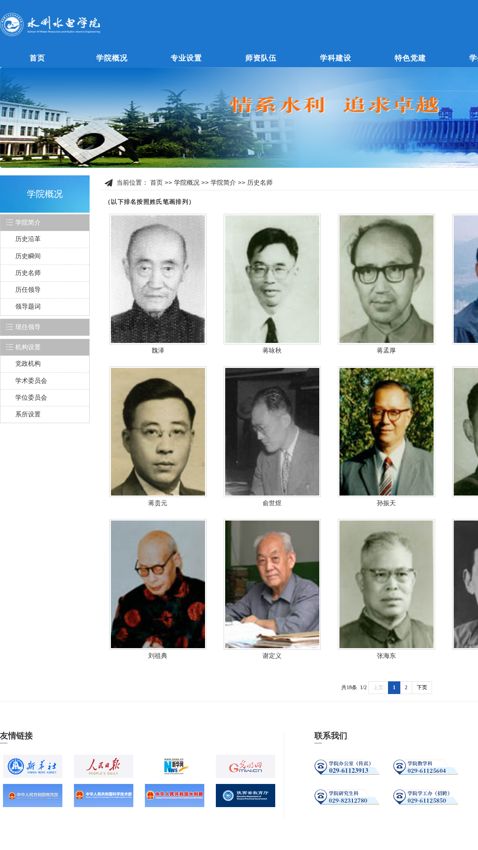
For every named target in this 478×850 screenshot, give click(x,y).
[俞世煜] (272, 431)
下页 (422, 687)
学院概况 (112, 58)
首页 (37, 58)
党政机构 (28, 363)
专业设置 (186, 58)
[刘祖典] (158, 584)
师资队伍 (261, 58)
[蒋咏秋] (272, 279)
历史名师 (28, 272)
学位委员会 (31, 397)
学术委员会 (31, 380)
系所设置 (28, 414)
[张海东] (386, 584)
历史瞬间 (28, 256)
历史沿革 (28, 239)
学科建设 (335, 58)
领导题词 (28, 306)
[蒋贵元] (158, 431)
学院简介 (223, 182)
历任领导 (28, 289)
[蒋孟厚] (386, 279)
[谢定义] (272, 584)
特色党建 (410, 58)
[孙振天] (386, 431)
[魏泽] (158, 279)
